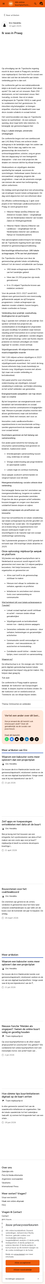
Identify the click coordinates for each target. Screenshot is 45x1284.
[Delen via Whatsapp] (7, 739)
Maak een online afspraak (13, 1201)
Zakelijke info (7, 1171)
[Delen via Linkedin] (27, 739)
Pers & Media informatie (12, 1175)
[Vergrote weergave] (22, 52)
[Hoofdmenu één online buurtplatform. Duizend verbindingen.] (3, 4)
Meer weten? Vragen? (14, 1193)
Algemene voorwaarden (12, 1179)
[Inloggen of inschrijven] (41, 3)
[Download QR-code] (37, 739)
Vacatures (6, 1182)
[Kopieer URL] (32, 739)
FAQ (4, 1205)
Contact (5, 1216)
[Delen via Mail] (17, 739)
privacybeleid (19, 1254)
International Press (10, 1186)
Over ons (7, 1167)
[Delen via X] (22, 739)
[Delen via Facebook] (12, 739)
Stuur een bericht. (9, 1197)
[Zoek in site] (35, 3)
